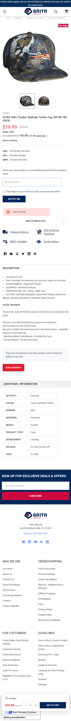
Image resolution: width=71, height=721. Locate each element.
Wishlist (12, 698)
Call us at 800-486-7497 (35, 533)
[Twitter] (23, 253)
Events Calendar (11, 606)
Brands (42, 659)
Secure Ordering (46, 574)
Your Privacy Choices (24, 712)
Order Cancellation (47, 579)
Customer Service (11, 649)
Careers (7, 600)
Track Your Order (46, 568)
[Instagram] (29, 541)
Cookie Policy (53, 615)
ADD (49, 705)
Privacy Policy (53, 609)
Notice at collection (14, 717)
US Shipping (44, 598)
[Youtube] (35, 541)
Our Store (7, 568)
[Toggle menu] (4, 11)
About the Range (11, 584)
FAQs (41, 604)
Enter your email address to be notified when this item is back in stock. (35, 172)
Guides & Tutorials (47, 665)
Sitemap (42, 684)
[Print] (17, 253)
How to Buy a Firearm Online (52, 640)
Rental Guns (9, 590)
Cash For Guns (10, 670)
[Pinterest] (34, 253)
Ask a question (13, 367)
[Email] (11, 253)
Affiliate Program (46, 593)
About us (7, 574)
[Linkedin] (29, 253)
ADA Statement (10, 665)
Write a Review (10, 140)
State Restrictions (12, 654)
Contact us (8, 579)
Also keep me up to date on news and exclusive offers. (33, 191)
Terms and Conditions (53, 620)
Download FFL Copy (48, 654)
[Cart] (66, 11)
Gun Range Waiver (12, 595)
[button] (25, 135)
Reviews (42, 679)
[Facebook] (5, 253)
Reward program (11, 659)
